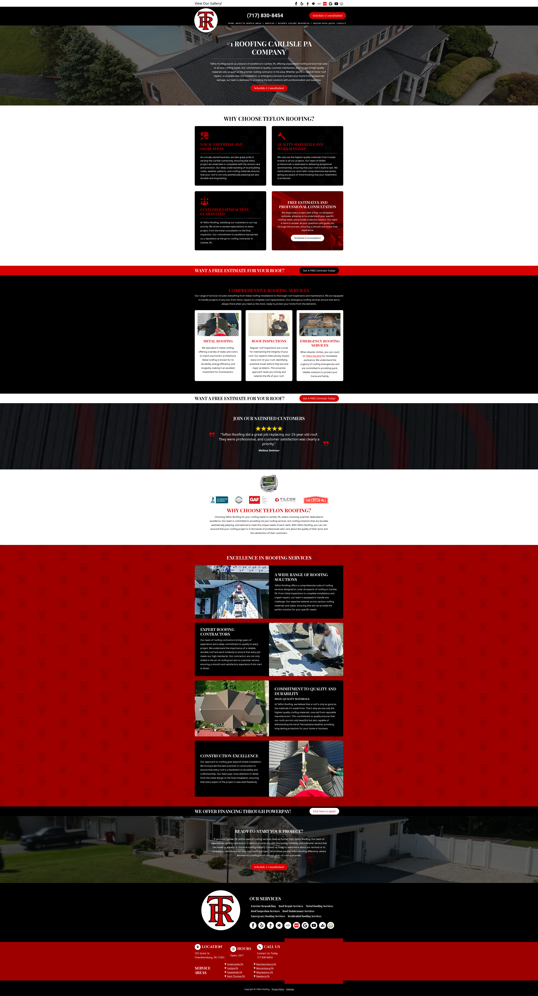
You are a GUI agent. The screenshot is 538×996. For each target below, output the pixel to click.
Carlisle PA (232, 968)
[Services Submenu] (275, 23)
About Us (240, 23)
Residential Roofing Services (304, 916)
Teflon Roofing (314, 355)
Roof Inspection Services (265, 911)
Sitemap (290, 989)
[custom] (302, 3)
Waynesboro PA (264, 972)
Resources (303, 23)
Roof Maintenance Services (298, 911)
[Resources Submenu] (310, 23)
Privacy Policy (278, 989)
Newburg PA (262, 976)
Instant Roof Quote (324, 23)
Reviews (282, 23)
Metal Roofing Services (319, 906)
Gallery (292, 23)
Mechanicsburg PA (266, 964)
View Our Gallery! (208, 3)
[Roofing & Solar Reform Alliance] (322, 925)
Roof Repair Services (291, 906)
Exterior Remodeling (263, 906)
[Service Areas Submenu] (262, 23)
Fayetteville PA (234, 972)
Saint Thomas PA (236, 976)
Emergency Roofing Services (268, 916)
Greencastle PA (235, 964)
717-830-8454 (265, 957)
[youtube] (336, 3)
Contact (341, 23)
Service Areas (253, 23)
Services (269, 23)
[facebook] (296, 3)
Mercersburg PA (264, 968)
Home (231, 23)
